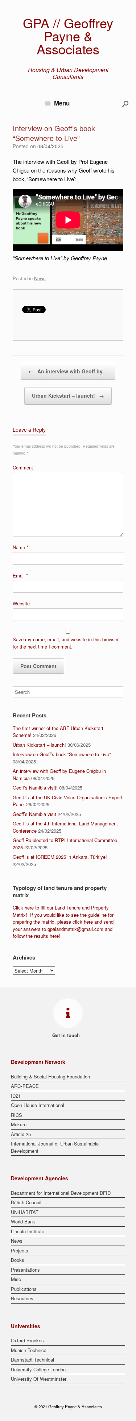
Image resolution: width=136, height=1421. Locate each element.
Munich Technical (29, 1350)
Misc (16, 1279)
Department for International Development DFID (61, 1192)
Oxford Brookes (27, 1340)
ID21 (16, 1095)
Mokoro (18, 1124)
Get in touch (66, 1035)
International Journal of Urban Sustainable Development (55, 1147)
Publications (24, 1288)
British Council (26, 1202)
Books (17, 1259)
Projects (19, 1250)
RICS (16, 1114)
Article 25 (21, 1134)
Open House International (37, 1105)
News (40, 278)
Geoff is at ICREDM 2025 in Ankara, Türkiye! (60, 856)
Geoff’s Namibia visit (34, 814)
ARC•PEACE (25, 1085)
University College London (38, 1369)
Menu (62, 103)
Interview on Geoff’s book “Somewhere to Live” (62, 754)
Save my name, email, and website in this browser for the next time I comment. (66, 643)
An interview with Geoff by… (68, 371)
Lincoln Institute (27, 1231)
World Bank (23, 1221)
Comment (23, 467)
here (29, 907)
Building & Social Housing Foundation (50, 1076)
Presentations (25, 1269)
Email (20, 575)
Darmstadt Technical (32, 1359)
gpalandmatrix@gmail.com (75, 928)
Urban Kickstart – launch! (68, 395)
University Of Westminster (38, 1378)
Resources (22, 1298)
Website (21, 603)
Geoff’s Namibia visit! (35, 787)
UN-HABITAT (24, 1212)
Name (20, 547)
